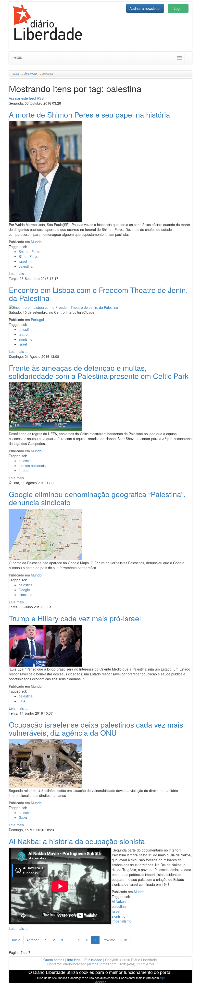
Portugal (37, 319)
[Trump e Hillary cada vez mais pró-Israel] (45, 645)
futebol (24, 470)
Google (24, 589)
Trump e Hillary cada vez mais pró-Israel (75, 618)
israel (23, 261)
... (70, 939)
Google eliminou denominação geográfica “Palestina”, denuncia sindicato (97, 498)
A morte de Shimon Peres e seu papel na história (89, 114)
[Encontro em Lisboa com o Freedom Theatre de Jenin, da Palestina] (63, 306)
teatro (23, 334)
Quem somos (53, 959)
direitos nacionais (32, 465)
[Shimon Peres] (45, 170)
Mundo (36, 241)
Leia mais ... (18, 273)
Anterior (32, 939)
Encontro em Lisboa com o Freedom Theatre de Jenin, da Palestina (98, 294)
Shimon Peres (29, 251)
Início (17, 57)
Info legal (74, 959)
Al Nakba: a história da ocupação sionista (77, 841)
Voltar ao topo (186, 973)
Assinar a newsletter (145, 8)
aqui (162, 978)
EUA (22, 700)
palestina (26, 266)
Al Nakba (119, 901)
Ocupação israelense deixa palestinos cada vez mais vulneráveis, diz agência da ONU (96, 728)
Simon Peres (28, 256)
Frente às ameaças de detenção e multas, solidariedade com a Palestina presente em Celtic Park (98, 371)
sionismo (25, 339)
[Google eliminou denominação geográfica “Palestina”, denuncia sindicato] (45, 533)
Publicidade (93, 959)
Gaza (23, 817)
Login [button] (178, 8)
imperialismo (121, 921)
